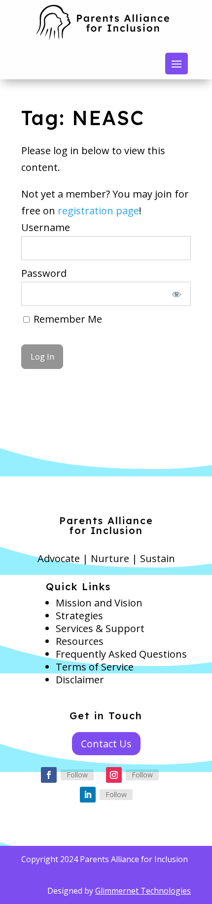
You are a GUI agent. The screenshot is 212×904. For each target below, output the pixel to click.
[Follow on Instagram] (114, 775)
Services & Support (100, 628)
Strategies (79, 615)
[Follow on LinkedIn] (88, 795)
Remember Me (66, 319)
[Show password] (177, 294)
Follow (77, 774)
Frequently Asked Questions (121, 654)
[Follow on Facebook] (49, 775)
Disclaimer (80, 679)
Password (44, 273)
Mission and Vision (99, 602)
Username (45, 227)
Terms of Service (95, 666)
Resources (80, 641)
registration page (98, 210)
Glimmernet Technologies (143, 890)
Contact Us (106, 743)
